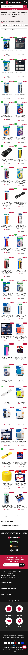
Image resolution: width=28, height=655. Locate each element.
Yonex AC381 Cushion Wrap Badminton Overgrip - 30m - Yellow (7, 485)
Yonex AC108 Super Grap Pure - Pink (7, 358)
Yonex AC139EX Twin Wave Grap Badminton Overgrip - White (21, 96)
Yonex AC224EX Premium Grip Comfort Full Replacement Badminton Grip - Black (7, 272)
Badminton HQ (14, 633)
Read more (3, 22)
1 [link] (6, 515)
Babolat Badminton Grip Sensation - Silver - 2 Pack (20, 443)
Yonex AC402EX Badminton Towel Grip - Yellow (20, 160)
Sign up (22, 564)
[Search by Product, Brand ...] (25, 6)
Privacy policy (13, 637)
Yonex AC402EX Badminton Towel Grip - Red (7, 249)
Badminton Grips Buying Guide (10, 525)
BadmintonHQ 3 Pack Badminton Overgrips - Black (21, 52)
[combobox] (14, 6)
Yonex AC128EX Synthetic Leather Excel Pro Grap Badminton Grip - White (21, 227)
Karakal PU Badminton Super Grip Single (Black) (20, 203)
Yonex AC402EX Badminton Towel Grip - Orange (7, 226)
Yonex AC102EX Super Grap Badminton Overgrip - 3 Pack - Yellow (20, 182)
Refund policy (6, 637)
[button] (2, 2)
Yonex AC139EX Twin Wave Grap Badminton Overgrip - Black (7, 96)
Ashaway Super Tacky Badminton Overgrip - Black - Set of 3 (21, 358)
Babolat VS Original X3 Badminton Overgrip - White (7, 443)
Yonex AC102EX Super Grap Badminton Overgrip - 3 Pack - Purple (20, 139)
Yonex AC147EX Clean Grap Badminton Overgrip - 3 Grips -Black (7, 295)
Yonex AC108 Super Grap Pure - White (21, 316)
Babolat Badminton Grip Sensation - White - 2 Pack (20, 422)
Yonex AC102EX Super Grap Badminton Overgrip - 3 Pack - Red (20, 117)
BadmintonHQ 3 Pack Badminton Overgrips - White (21, 74)
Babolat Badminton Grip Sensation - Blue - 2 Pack (21, 379)
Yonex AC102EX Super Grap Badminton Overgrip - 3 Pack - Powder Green (20, 295)
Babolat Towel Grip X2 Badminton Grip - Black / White (7, 422)
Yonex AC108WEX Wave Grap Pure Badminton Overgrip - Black (7, 506)
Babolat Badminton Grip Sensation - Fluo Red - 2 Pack (21, 337)
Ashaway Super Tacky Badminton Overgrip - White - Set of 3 (21, 484)
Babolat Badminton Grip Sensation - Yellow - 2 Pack (20, 401)
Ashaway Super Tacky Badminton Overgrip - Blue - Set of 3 (21, 463)
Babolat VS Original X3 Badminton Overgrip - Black (7, 337)
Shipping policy (13, 640)
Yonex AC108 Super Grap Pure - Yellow (20, 271)
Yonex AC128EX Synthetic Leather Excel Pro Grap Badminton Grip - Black (7, 204)
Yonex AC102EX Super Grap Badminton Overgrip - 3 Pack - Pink (20, 250)
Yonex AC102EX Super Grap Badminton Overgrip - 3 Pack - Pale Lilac (7, 380)
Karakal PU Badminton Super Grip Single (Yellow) (7, 463)
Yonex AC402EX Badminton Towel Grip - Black (7, 116)
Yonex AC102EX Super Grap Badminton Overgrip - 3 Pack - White (7, 74)
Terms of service (20, 637)
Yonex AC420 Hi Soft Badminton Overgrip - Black (7, 160)
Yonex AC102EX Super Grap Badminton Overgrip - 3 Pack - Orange (7, 139)
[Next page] (21, 515)
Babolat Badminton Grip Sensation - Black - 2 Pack (7, 316)
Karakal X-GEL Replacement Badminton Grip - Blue (20, 506)
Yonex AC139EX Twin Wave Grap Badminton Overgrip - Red (7, 181)
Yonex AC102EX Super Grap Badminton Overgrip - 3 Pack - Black (7, 52)
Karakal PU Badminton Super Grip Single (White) (7, 401)
